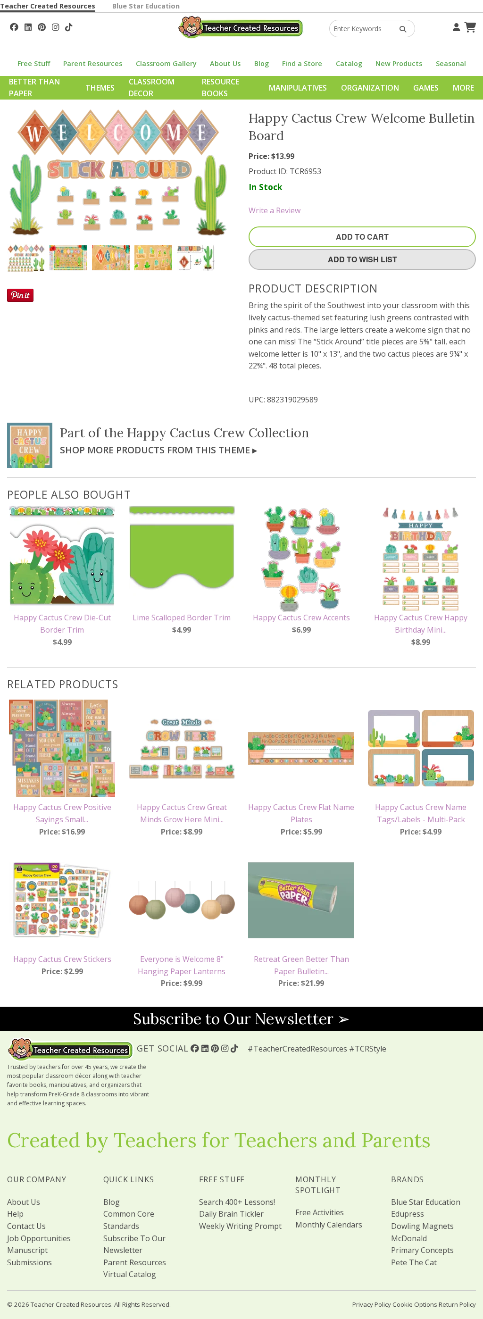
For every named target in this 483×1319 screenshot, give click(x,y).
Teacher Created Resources (47, 5)
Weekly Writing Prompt (240, 1226)
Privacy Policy (371, 1304)
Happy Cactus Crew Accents (301, 617)
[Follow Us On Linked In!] (28, 26)
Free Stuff (33, 63)
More (463, 88)
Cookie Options (414, 1304)
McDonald (409, 1238)
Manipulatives (298, 88)
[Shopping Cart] (469, 26)
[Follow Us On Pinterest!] (42, 26)
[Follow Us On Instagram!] (55, 26)
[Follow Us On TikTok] (68, 26)
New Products (398, 63)
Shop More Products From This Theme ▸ (158, 449)
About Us (225, 63)
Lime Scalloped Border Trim (182, 617)
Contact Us (26, 1226)
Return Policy (457, 1304)
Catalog (349, 63)
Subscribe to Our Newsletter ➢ (241, 1018)
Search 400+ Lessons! (237, 1202)
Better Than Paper (34, 87)
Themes (100, 88)
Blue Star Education (146, 5)
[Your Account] (455, 26)
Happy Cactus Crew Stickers (62, 959)
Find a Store (302, 63)
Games (426, 88)
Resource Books (220, 87)
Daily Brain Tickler (231, 1214)
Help (15, 1214)
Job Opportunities (39, 1238)
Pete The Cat (414, 1262)
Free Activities (319, 1212)
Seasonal (451, 63)
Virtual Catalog (129, 1274)
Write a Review (274, 210)
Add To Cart (362, 236)
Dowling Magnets (422, 1226)
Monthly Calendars (328, 1224)
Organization (370, 88)
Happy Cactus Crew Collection (218, 433)
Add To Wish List (362, 259)
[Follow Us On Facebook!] (14, 26)
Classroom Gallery (166, 63)
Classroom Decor (152, 87)
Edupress (407, 1214)
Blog (261, 63)
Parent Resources (92, 63)
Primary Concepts (422, 1250)
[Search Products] (399, 28)
